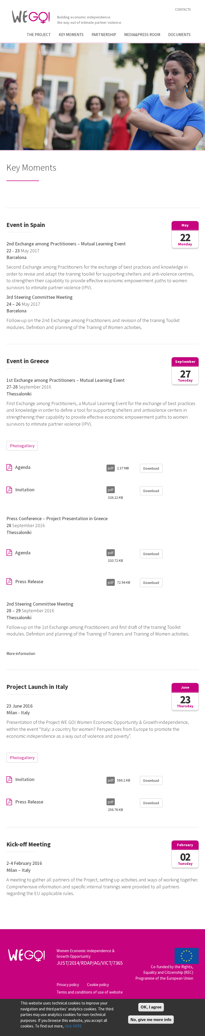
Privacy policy (68, 984)
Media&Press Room (142, 34)
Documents (179, 34)
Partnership (104, 34)
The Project (39, 34)
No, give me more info (151, 1019)
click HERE (73, 1026)
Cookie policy (98, 984)
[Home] (33, 17)
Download (151, 468)
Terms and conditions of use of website (90, 992)
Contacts (183, 9)
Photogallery (22, 445)
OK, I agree (151, 1007)
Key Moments (71, 34)
